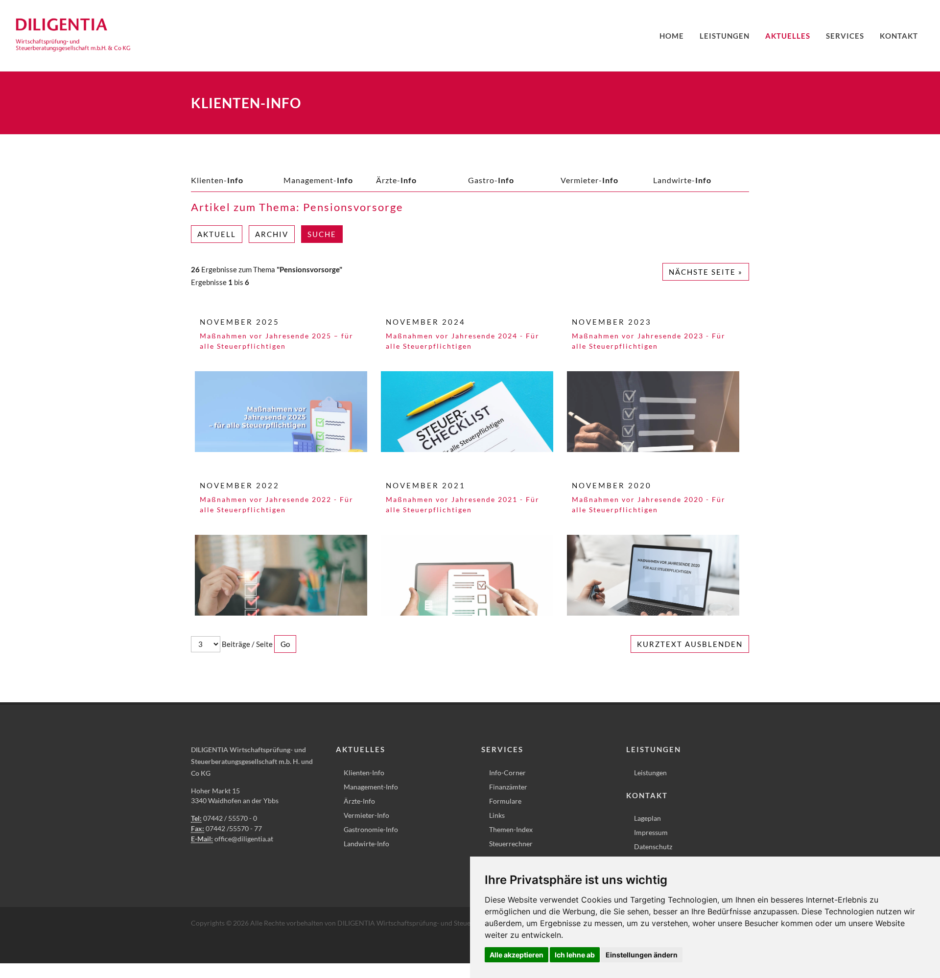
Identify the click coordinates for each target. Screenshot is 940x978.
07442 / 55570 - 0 (230, 818)
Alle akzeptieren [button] (516, 955)
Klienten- (217, 180)
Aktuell (216, 234)
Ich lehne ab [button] (575, 955)
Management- (318, 180)
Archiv (271, 234)
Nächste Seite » (706, 271)
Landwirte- (682, 180)
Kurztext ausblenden (690, 644)
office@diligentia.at (243, 839)
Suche (321, 234)
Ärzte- (396, 180)
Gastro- (491, 180)
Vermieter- (589, 180)
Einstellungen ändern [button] (642, 955)
